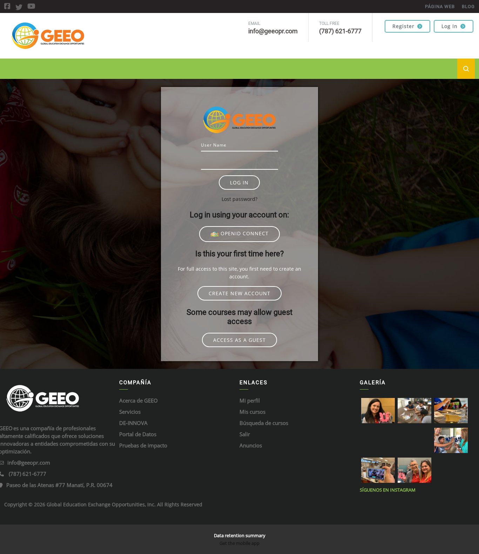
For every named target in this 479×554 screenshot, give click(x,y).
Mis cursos (252, 411)
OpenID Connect (244, 233)
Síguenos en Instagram (388, 490)
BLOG (468, 6)
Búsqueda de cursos (264, 422)
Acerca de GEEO (138, 400)
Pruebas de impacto (143, 445)
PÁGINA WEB (440, 6)
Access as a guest (239, 340)
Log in (449, 26)
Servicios (130, 411)
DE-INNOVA (133, 422)
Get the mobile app (239, 543)
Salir (245, 434)
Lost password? (239, 199)
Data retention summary (239, 535)
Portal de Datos (137, 434)
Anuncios (251, 445)
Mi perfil (250, 400)
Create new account (239, 293)
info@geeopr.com (28, 462)
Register (403, 26)
